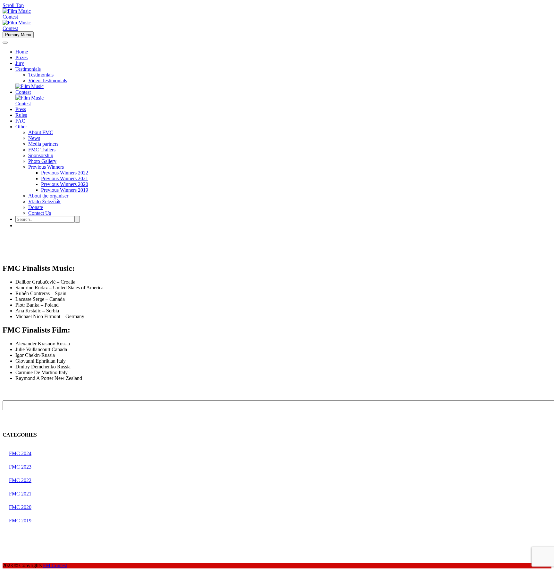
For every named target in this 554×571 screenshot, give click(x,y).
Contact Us (39, 213)
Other (21, 126)
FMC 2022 (20, 480)
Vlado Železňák (44, 201)
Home (21, 51)
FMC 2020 (20, 507)
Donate (35, 207)
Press (20, 109)
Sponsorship (40, 155)
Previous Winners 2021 (64, 178)
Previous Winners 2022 (64, 172)
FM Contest (55, 565)
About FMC (40, 132)
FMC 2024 (20, 453)
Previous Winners (46, 167)
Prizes (21, 57)
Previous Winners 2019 (64, 190)
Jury (19, 63)
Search (544, 406)
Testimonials (28, 69)
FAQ (20, 121)
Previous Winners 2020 (64, 184)
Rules (21, 115)
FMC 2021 (20, 493)
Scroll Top (13, 5)
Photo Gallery (42, 161)
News (34, 138)
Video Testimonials (47, 80)
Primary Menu (18, 34)
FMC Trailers (41, 149)
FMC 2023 (20, 467)
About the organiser (48, 195)
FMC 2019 (20, 520)
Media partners (43, 144)
